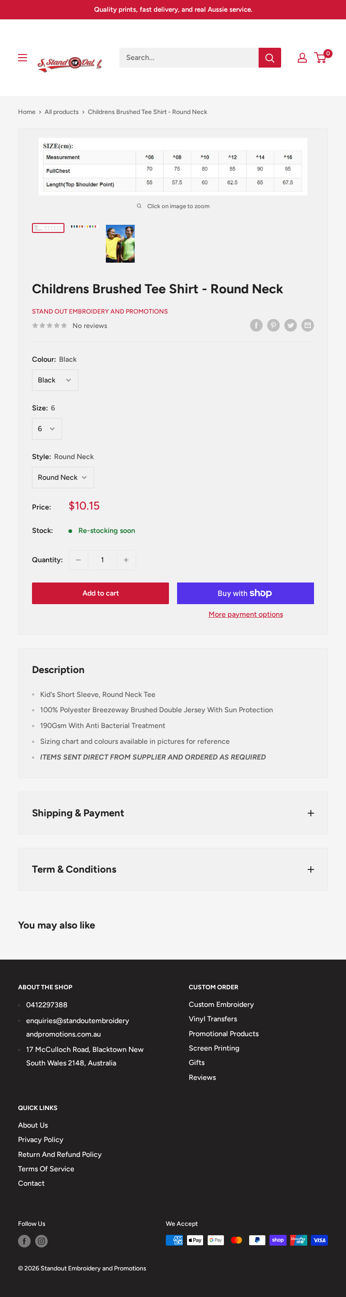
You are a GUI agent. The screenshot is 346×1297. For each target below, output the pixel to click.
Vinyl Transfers (213, 1019)
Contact (31, 1183)
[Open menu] (22, 57)
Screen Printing (214, 1048)
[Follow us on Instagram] (41, 1241)
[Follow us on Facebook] (24, 1241)
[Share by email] (307, 325)
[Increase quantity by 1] (126, 560)
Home (27, 112)
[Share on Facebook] (256, 325)
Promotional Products (224, 1033)
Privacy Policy (41, 1139)
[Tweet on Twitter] (290, 325)
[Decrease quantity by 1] (78, 560)
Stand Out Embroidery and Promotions (100, 311)
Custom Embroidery (221, 1004)
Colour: (54, 359)
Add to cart (100, 593)
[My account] (302, 58)
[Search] (270, 58)
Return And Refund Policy (60, 1154)
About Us (33, 1125)
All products (62, 112)
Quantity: (47, 559)
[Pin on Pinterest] (273, 325)
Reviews (202, 1077)
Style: (63, 456)
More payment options (246, 614)
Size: (43, 408)
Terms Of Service (46, 1169)
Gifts (197, 1062)
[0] (320, 57)
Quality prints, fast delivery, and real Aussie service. (173, 9)
